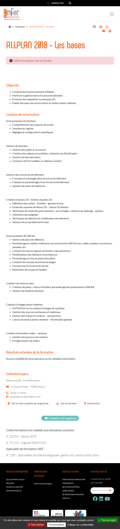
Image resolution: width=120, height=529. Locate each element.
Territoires (68, 491)
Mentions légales (43, 483)
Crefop (66, 498)
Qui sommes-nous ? (15, 479)
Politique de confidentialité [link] (80, 524)
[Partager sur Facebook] (94, 27)
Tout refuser (37, 524)
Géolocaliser (93, 403)
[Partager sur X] (106, 27)
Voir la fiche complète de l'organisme (29, 403)
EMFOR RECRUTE (14, 491)
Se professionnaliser (73, 494)
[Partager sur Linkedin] (100, 27)
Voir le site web (68, 403)
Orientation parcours (73, 479)
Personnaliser (56, 524)
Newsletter (57, 3)
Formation (20, 26)
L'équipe (10, 483)
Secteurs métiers (71, 487)
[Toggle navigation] (112, 14)
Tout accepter (108, 520)
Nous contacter (14, 487)
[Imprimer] (110, 31)
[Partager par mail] (103, 31)
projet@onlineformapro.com (25, 396)
